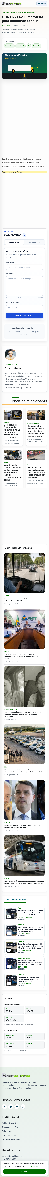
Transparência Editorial (12, 1127)
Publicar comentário (24, 315)
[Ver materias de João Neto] (24, 354)
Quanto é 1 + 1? (12, 302)
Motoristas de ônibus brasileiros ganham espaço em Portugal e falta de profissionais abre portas (12, 472)
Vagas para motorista (26, 13)
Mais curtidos (34, 242)
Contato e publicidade (11, 1139)
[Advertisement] (24, 106)
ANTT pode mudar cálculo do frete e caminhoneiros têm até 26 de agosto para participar (21, 656)
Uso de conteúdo (9, 1135)
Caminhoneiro (33, 423)
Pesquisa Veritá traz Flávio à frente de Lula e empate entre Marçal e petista (22, 826)
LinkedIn (36, 46)
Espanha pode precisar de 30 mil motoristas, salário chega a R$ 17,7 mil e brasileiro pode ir (23, 600)
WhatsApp (9, 46)
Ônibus (6, 422)
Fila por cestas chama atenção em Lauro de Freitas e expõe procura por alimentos (36, 472)
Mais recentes (14, 242)
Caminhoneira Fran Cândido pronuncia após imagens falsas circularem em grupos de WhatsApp (22, 714)
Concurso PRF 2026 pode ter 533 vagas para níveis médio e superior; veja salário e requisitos (24, 771)
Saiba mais (35, 1166)
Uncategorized (8, 13)
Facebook (20, 46)
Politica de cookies (10, 1123)
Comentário (11, 274)
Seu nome (10, 262)
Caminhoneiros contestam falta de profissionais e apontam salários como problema (36, 431)
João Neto (6, 25)
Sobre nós (6, 1131)
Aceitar (24, 1171)
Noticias (30, 464)
